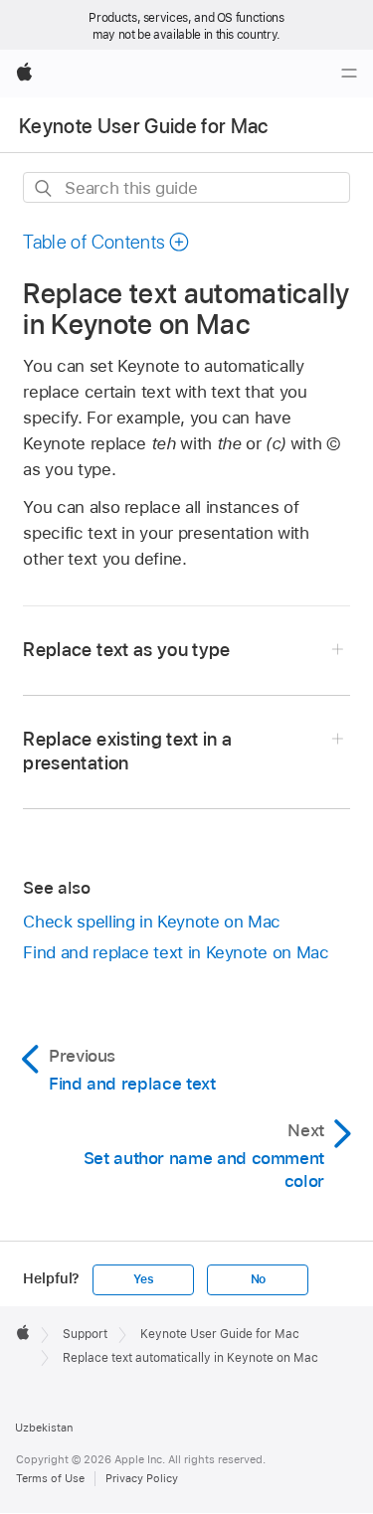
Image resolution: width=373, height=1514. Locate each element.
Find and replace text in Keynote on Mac (175, 952)
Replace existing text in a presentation (127, 751)
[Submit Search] (44, 188)
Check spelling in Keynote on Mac (151, 921)
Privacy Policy (141, 1478)
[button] (106, 242)
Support (85, 1334)
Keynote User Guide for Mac (144, 126)
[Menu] (349, 73)
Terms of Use (50, 1478)
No (259, 1279)
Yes (143, 1279)
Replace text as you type (126, 649)
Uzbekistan (44, 1427)
